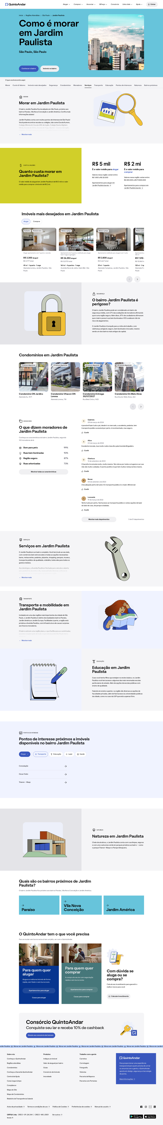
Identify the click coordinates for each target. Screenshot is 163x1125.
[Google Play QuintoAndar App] (136, 1117)
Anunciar (89, 4)
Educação (57, 754)
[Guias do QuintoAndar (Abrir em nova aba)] (150, 1106)
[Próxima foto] (52, 239)
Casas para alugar (39, 998)
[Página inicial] (15, 4)
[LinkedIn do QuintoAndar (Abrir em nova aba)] (154, 1106)
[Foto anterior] (25, 239)
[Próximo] (137, 279)
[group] (39, 250)
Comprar (77, 4)
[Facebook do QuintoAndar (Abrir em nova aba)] (141, 1106)
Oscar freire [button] (23, 774)
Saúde (82, 754)
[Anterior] (129, 279)
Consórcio (115, 4)
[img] (33, 377)
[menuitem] (66, 4)
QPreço (102, 4)
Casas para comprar (81, 997)
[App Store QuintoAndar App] (150, 1117)
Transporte (42, 754)
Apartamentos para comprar (82, 989)
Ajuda (138, 4)
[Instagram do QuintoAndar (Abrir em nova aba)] (145, 1106)
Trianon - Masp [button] (24, 782)
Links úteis (126, 4)
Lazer (70, 754)
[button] (39, 250)
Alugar (65, 4)
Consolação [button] (23, 766)
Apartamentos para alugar (39, 990)
